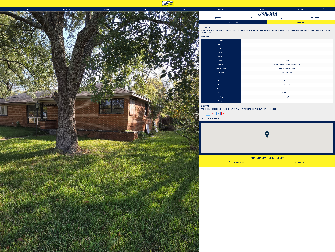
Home (27, 9)
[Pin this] (223, 113)
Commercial (105, 9)
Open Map (301, 22)
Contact (300, 9)
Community (222, 9)
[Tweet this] (208, 114)
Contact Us (233, 22)
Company (261, 9)
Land (144, 9)
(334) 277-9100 (237, 162)
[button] (267, 134)
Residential (66, 9)
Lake (183, 9)
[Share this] (203, 113)
